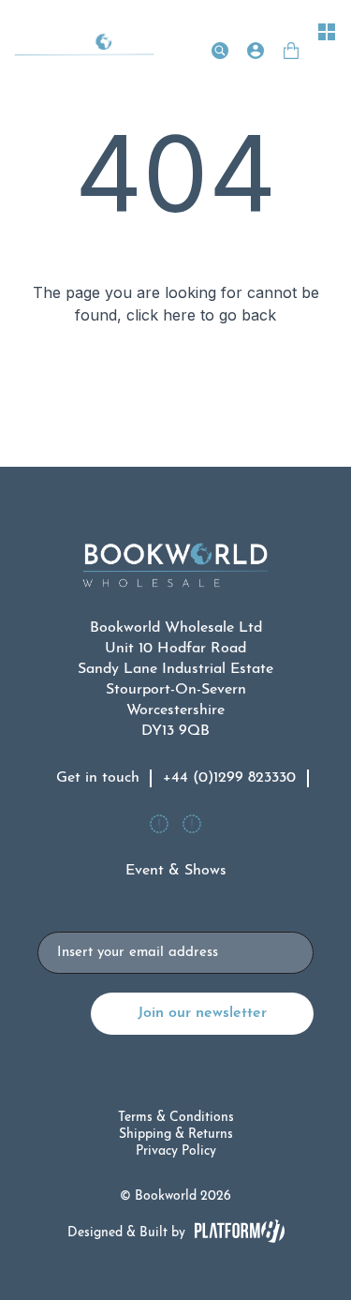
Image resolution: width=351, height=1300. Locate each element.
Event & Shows (176, 870)
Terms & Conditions (176, 1118)
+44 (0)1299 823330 (229, 777)
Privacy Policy (176, 1151)
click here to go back (201, 315)
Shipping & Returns (176, 1135)
